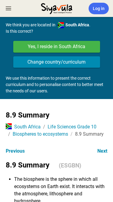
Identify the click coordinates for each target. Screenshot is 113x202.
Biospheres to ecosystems (40, 134)
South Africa (27, 127)
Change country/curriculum (56, 62)
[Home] (56, 8)
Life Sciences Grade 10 (72, 127)
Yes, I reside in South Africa (56, 46)
